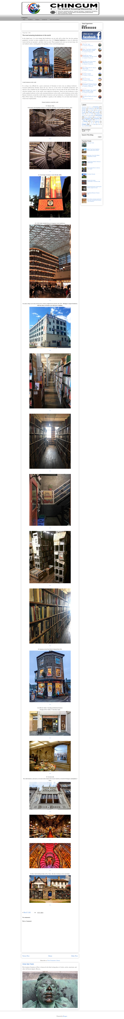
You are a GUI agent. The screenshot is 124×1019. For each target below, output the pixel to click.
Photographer (87, 118)
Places (85, 121)
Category (37, 19)
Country (84, 112)
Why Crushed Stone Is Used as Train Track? (89, 68)
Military (86, 117)
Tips (91, 122)
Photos (83, 119)
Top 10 (97, 122)
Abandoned (84, 107)
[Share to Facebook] (41, 912)
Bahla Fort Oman (86, 79)
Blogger (65, 1016)
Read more (91, 45)
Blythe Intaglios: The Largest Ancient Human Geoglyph (89, 90)
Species (97, 121)
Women (83, 125)
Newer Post (25, 956)
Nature (90, 117)
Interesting (98, 115)
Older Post (74, 956)
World (87, 125)
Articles (84, 110)
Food (88, 115)
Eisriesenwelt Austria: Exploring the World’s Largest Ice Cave (89, 84)
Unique (84, 124)
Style (87, 122)
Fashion (98, 113)
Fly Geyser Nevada (86, 74)
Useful (94, 124)
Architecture (91, 108)
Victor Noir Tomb (28, 964)
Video (99, 124)
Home (24, 19)
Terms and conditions (54, 19)
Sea (92, 121)
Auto (92, 110)
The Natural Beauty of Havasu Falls (89, 96)
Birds (89, 111)
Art (98, 108)
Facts (92, 113)
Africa (90, 107)
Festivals (83, 115)
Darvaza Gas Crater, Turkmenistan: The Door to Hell (89, 55)
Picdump (90, 119)
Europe (88, 113)
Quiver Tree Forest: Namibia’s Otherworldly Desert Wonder (89, 49)
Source (50, 138)
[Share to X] (40, 912)
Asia (89, 110)
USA (90, 124)
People (100, 117)
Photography (96, 118)
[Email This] (37, 912)
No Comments (85, 45)
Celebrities (94, 111)
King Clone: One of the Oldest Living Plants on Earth (89, 62)
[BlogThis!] (39, 912)
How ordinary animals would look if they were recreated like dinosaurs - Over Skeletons (94, 200)
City (98, 111)
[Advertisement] (45, 26)
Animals (84, 108)
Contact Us (44, 19)
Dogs (83, 113)
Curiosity (97, 112)
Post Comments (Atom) (53, 960)
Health (92, 115)
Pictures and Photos (98, 119)
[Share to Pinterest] (42, 912)
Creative (90, 112)
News (96, 117)
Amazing (96, 107)
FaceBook (30, 19)
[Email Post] (35, 912)
